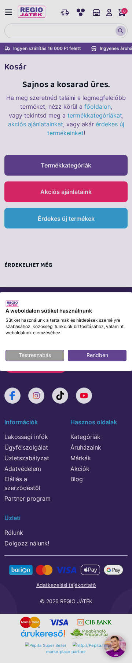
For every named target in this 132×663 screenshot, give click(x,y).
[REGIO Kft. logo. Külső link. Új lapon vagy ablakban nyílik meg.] (12, 303)
